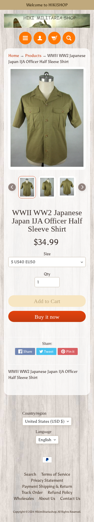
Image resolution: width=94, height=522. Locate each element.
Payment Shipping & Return (47, 486)
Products (33, 55)
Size (47, 253)
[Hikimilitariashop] (47, 21)
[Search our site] (69, 38)
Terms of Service (55, 474)
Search (30, 474)
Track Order (32, 492)
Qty (47, 274)
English (44, 439)
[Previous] (12, 187)
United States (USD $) (44, 421)
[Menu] (25, 38)
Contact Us (70, 498)
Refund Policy (60, 492)
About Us (47, 498)
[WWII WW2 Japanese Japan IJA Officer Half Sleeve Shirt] (27, 187)
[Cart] (54, 38)
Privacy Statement (47, 480)
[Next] (82, 187)
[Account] (40, 38)
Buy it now (47, 317)
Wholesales (24, 498)
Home (13, 55)
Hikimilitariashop (45, 511)
